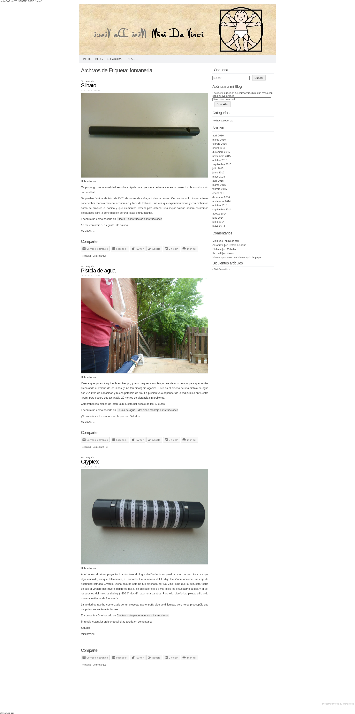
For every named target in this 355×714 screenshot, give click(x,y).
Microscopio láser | (222, 257)
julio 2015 (218, 168)
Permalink (86, 256)
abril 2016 (218, 135)
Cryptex (90, 462)
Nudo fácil (234, 241)
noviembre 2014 (221, 201)
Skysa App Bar (7, 713)
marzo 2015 (219, 184)
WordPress (348, 703)
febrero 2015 (219, 189)
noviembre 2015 (221, 156)
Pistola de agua (98, 271)
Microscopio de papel (249, 257)
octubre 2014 (219, 205)
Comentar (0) (99, 256)
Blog (99, 59)
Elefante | (217, 249)
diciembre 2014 (221, 197)
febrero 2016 (219, 143)
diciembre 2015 (221, 152)
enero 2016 (218, 147)
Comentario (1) (100, 447)
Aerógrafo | (218, 245)
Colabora (114, 59)
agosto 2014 (219, 213)
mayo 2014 (218, 226)
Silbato (88, 85)
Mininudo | (218, 241)
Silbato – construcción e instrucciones (139, 218)
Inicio (87, 59)
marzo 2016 (219, 139)
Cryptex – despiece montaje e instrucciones (143, 615)
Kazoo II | (217, 253)
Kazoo (230, 253)
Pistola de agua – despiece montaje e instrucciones (147, 410)
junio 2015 (218, 172)
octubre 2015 (219, 160)
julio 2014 (218, 217)
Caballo (231, 249)
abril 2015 (218, 180)
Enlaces (132, 59)
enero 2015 (218, 193)
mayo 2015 (218, 176)
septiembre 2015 (221, 164)
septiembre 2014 (221, 209)
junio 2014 (218, 221)
